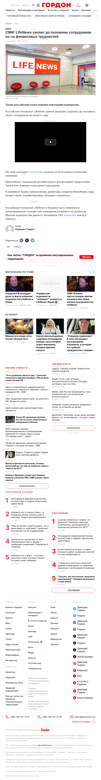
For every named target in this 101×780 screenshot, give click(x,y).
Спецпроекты (35, 668)
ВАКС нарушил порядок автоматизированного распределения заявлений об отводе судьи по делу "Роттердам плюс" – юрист (23, 433)
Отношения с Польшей (79, 16)
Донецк (54, 623)
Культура (10, 634)
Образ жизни (12, 644)
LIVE (30, 636)
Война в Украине (14, 607)
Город (53, 602)
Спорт (9, 628)
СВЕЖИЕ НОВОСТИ (16, 368)
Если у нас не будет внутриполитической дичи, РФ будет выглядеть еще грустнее (69, 381)
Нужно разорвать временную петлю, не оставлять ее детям (71, 405)
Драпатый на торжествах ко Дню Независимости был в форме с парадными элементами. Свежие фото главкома (29, 543)
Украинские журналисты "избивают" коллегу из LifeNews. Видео (49, 297)
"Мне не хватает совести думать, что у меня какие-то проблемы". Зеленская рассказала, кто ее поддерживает (30, 528)
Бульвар (86, 10)
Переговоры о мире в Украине (49, 16)
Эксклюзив (33, 642)
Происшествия (24, 305)
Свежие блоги (61, 364)
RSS (79, 676)
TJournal (34, 172)
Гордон (8, 23)
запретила (70, 215)
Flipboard (82, 670)
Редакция (10, 677)
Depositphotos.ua (45, 745)
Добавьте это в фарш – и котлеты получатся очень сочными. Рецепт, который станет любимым (28, 558)
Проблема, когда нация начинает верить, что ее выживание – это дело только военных (73, 417)
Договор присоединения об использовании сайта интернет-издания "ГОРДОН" (38, 705)
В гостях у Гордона (58, 10)
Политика (10, 612)
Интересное (11, 660)
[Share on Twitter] (27, 240)
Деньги (9, 618)
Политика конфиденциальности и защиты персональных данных (38, 692)
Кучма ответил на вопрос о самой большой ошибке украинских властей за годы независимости (76, 552)
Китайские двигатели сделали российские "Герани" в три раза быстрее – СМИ (25, 444)
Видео (31, 652)
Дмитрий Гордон (82, 608)
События (83, 308)
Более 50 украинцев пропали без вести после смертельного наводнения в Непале (31, 419)
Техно (8, 639)
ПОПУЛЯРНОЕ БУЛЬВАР (19, 492)
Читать (86, 257)
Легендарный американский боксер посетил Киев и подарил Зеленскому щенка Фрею (75, 538)
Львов (53, 612)
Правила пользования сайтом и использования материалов (38, 680)
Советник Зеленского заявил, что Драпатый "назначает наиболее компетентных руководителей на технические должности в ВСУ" (74, 523)
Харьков (54, 628)
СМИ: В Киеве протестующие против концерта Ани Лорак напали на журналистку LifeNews (80, 299)
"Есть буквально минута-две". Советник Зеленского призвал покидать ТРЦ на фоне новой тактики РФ (27, 377)
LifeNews (17, 247)
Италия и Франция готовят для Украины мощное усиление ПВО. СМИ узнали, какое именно (27, 477)
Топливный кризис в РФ (19, 16)
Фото (30, 647)
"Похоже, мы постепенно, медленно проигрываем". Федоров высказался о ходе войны (76, 579)
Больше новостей (27, 486)
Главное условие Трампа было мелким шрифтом (32, 453)
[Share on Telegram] (32, 240)
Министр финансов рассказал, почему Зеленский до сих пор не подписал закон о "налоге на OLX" (27, 466)
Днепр (53, 634)
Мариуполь (56, 639)
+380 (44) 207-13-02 (52, 717)
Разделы (32, 602)
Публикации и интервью (31, 10)
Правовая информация (12, 689)
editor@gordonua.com (85, 717)
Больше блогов (73, 428)
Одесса (54, 618)
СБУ (8, 247)
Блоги (75, 10)
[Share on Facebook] (21, 240)
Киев (52, 607)
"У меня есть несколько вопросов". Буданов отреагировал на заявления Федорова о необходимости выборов (76, 565)
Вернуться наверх (81, 721)
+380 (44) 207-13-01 (20, 717)
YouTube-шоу (34, 663)
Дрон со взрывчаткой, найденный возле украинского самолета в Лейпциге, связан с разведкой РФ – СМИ (26, 389)
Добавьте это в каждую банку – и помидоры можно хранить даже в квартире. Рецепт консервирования (28, 514)
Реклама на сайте (14, 682)
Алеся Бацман (85, 656)
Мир (16, 23)
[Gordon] (56, 5)
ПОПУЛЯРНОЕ (60, 513)
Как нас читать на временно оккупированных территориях (14, 700)
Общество (53, 305)
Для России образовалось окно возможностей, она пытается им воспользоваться (71, 394)
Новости (10, 10)
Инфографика (12, 655)
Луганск (54, 644)
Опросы (32, 658)
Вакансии (10, 672)
